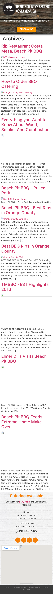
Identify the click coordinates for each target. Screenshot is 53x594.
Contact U (41, 20)
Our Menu (9, 20)
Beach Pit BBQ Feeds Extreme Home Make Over (21, 421)
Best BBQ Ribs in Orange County (25, 248)
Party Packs (24, 502)
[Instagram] (23, 540)
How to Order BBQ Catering (19, 84)
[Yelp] (35, 540)
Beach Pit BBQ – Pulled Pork (23, 190)
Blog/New (26, 590)
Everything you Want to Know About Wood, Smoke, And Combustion (25, 124)
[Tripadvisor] (29, 540)
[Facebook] (17, 540)
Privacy (45, 587)
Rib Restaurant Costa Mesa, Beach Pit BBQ (22, 48)
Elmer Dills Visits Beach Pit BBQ (24, 359)
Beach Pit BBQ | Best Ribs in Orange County (26, 210)
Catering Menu (25, 20)
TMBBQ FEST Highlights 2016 (25, 287)
